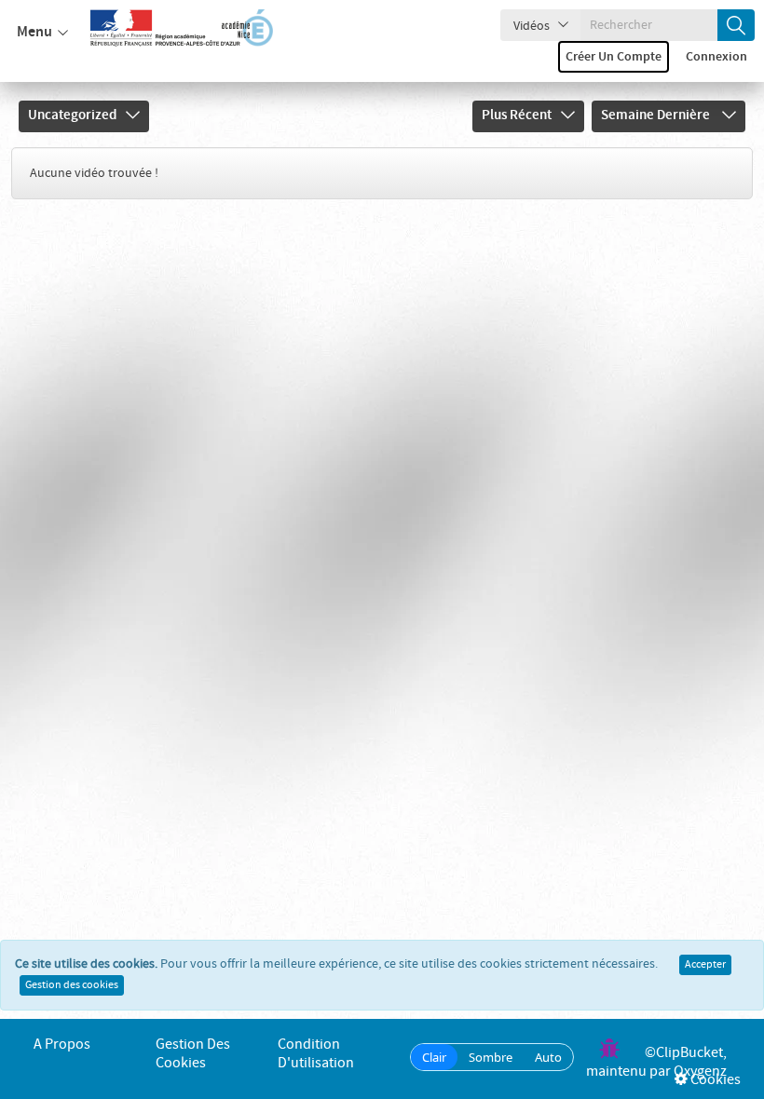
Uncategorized (72, 115)
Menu (34, 32)
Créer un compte (614, 56)
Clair (434, 1057)
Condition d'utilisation (316, 1054)
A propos (62, 1044)
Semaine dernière (657, 115)
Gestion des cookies (71, 985)
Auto (548, 1057)
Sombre (490, 1057)
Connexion (716, 56)
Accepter (705, 964)
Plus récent (517, 115)
